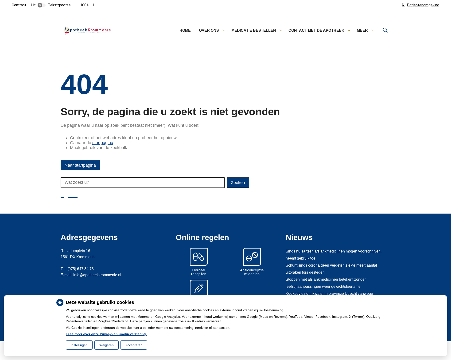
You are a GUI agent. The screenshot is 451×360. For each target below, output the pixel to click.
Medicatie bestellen (253, 30)
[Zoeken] (385, 30)
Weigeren (106, 345)
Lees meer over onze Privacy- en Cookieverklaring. (106, 334)
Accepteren (133, 345)
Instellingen (79, 345)
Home (185, 30)
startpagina (102, 142)
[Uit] (42, 5)
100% (84, 5)
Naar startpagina (80, 165)
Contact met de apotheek (316, 30)
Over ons (209, 30)
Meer (362, 30)
